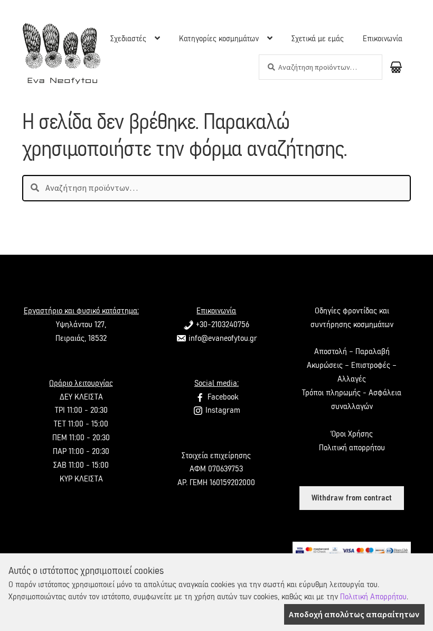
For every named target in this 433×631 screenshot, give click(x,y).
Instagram (221, 410)
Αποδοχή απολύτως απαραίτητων (354, 614)
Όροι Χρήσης (352, 434)
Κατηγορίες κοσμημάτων (219, 38)
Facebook (221, 397)
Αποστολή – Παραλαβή (352, 351)
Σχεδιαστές (128, 38)
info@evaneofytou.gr (221, 338)
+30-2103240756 (221, 324)
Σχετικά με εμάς (317, 38)
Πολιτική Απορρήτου (373, 596)
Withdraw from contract (352, 498)
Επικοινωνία (382, 38)
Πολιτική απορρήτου (352, 447)
